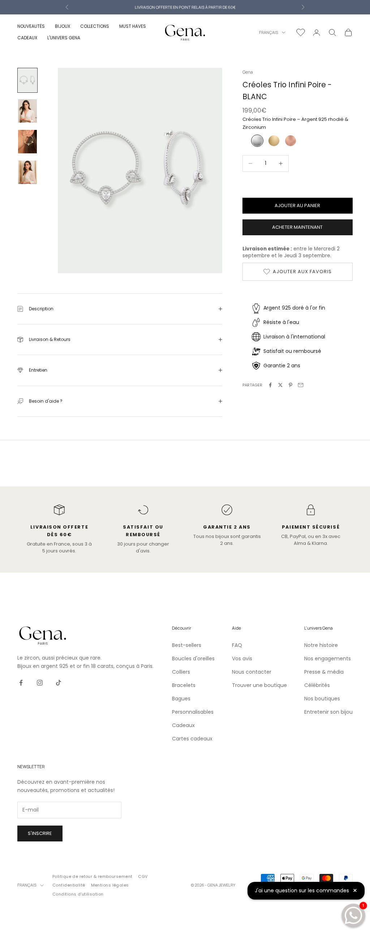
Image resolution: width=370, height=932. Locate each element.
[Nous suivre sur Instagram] (39, 682)
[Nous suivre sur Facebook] (21, 682)
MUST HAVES (132, 26)
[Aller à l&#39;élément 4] (27, 172)
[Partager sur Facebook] (270, 385)
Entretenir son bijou (328, 712)
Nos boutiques (322, 698)
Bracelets (183, 685)
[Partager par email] (301, 385)
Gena (247, 72)
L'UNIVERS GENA (63, 38)
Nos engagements (327, 658)
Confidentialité (68, 885)
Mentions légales (110, 885)
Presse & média (324, 671)
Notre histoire (321, 645)
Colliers (181, 671)
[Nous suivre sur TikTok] (58, 682)
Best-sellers (186, 645)
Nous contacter (251, 671)
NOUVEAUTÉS (31, 26)
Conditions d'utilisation (78, 894)
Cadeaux (183, 725)
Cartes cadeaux (192, 738)
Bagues (181, 698)
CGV (142, 876)
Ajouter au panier (297, 205)
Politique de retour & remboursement (92, 876)
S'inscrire (40, 833)
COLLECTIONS (94, 26)
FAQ (237, 645)
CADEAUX (27, 38)
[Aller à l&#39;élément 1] (27, 80)
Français (268, 32)
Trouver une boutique (259, 685)
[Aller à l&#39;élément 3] (27, 141)
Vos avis (242, 658)
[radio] (256, 141)
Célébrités (317, 685)
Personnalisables (193, 712)
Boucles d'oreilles (193, 658)
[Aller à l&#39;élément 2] (27, 111)
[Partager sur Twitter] (280, 385)
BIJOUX (62, 26)
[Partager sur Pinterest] (290, 385)
